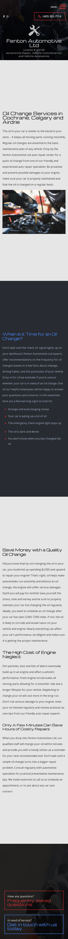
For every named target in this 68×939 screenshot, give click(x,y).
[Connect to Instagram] (7, 16)
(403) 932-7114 (51, 16)
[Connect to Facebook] (4, 16)
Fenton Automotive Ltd (34, 43)
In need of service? (32, 924)
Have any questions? (29, 900)
